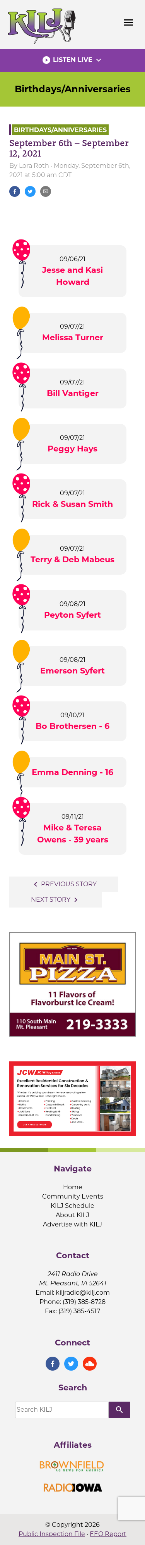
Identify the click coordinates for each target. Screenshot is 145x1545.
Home (72, 1187)
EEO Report (108, 1534)
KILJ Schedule (72, 1205)
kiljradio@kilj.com (83, 1292)
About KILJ (72, 1215)
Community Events (72, 1196)
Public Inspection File (52, 1534)
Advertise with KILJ (72, 1224)
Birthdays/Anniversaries (73, 89)
